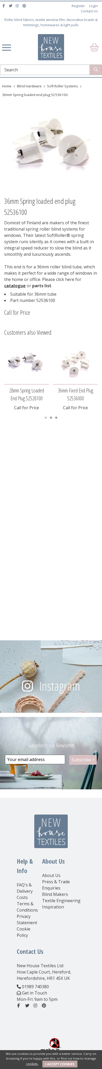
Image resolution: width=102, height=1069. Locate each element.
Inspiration (53, 907)
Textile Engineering (61, 900)
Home (7, 86)
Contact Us (89, 11)
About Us (51, 875)
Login (93, 5)
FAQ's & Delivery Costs (25, 891)
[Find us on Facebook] (4, 5)
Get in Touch (34, 993)
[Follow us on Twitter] (11, 5)
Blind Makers (55, 894)
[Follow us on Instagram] (18, 5)
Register (78, 5)
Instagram (59, 685)
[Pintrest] (24, 5)
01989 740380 (35, 987)
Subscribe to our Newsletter (51, 745)
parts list (41, 286)
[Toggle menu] (6, 47)
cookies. (32, 1064)
